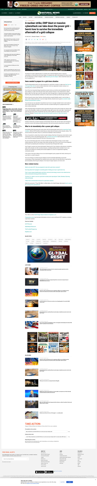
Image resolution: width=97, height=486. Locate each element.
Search (94, 9)
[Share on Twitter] (32, 39)
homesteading (56, 42)
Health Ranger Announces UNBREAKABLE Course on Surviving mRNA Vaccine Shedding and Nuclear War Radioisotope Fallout (17, 119)
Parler (79, 457)
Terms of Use (43, 466)
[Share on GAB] (37, 39)
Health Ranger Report (8, 104)
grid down (51, 42)
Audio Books (24, 9)
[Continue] (27, 458)
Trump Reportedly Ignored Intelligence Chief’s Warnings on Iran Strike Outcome (12, 55)
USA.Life (79, 466)
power (64, 42)
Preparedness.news (29, 217)
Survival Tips (54, 43)
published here (40, 477)
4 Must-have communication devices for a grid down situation (39, 180)
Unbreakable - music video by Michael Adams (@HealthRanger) (17, 126)
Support (42, 457)
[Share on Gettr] (43, 39)
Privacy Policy (43, 464)
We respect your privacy (6, 461)
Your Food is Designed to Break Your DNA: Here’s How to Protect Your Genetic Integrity (11, 45)
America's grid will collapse (52, 76)
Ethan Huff (46, 278)
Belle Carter (46, 289)
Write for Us (43, 458)
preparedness (34, 43)
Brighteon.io (80, 452)
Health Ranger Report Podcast (65, 457)
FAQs (89, 9)
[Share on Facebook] (29, 39)
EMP (47, 42)
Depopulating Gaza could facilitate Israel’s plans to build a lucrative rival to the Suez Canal (55, 312)
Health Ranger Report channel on (41, 214)
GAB (78, 464)
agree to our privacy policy (33, 483)
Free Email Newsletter (45, 455)
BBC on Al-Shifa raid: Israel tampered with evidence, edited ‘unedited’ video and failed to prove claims (56, 403)
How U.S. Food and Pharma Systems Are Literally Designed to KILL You (7, 127)
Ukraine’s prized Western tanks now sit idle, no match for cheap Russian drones (12, 70)
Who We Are (43, 452)
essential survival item (52, 136)
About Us (85, 9)
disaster (40, 42)
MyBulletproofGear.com (30, 226)
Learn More (62, 482)
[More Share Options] (45, 39)
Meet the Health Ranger (45, 454)
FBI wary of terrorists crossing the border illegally (49, 380)
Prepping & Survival (60, 17)
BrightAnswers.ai (71, 9)
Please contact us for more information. (32, 442)
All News (61, 454)
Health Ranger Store (63, 455)
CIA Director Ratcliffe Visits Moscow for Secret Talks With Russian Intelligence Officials (11, 75)
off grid (61, 42)
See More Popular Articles (12, 82)
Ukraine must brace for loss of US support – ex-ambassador (51, 412)
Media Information (44, 460)
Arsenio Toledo (35, 36)
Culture (30, 17)
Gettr (78, 460)
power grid (68, 42)
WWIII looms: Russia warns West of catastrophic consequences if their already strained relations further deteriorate (55, 392)
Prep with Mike (12, 9)
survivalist (59, 43)
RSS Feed (61, 463)
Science (68, 17)
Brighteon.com (52, 214)
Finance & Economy (49, 17)
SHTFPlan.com (28, 224)
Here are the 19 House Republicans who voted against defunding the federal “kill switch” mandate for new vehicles (56, 323)
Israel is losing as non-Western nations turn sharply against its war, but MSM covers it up (55, 302)
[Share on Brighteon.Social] (26, 39)
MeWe (79, 463)
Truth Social (80, 458)
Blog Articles (62, 461)
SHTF (46, 43)
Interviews (18, 9)
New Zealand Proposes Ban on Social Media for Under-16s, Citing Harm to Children (11, 40)
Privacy (30, 475)
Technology (75, 17)
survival (49, 43)
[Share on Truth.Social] (40, 39)
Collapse (36, 42)
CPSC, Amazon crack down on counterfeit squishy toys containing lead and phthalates (11, 61)
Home (2, 9)
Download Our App (79, 9)
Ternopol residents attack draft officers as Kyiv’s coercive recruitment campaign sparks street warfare (12, 34)
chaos (32, 42)
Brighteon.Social (81, 454)
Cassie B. (46, 310)
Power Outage (28, 43)
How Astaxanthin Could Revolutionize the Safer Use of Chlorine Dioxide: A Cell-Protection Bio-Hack (12, 29)
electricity (44, 42)
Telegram (79, 455)
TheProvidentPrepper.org (31, 229)
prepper (39, 43)
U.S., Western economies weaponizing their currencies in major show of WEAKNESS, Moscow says (54, 280)
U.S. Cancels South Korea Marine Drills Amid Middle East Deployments (12, 50)
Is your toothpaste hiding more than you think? (11, 66)
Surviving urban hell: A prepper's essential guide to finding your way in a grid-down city (45, 169)
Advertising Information (45, 461)
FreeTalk (79, 461)
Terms (33, 475)
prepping (43, 43)
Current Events (31, 20)
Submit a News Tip (44, 463)
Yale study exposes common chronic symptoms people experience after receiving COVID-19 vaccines (54, 270)
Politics (24, 17)
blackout (29, 42)
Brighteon (7, 9)
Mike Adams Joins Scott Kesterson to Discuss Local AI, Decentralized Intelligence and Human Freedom (7, 118)
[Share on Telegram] (34, 39)
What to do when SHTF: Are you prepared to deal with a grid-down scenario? (42, 167)
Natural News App (63, 458)
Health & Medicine (38, 17)
